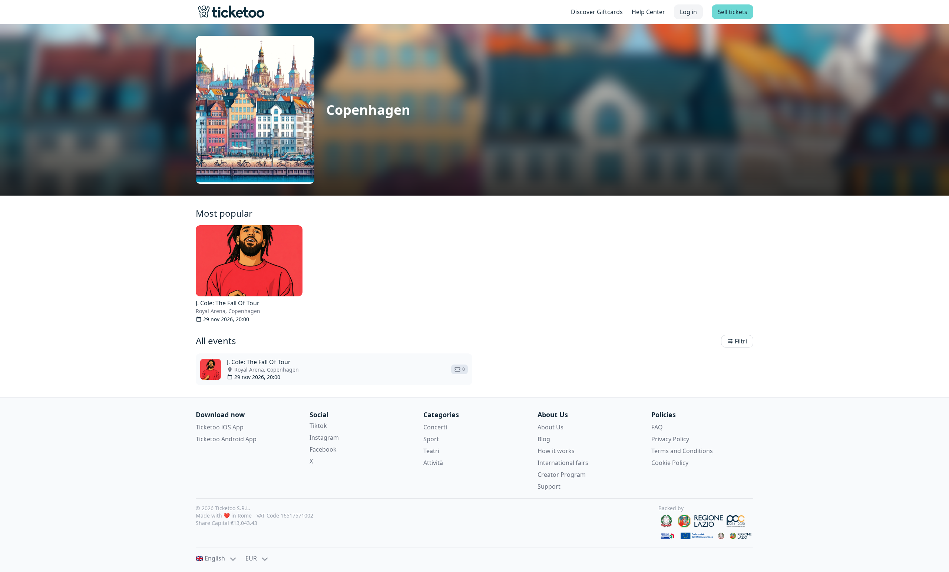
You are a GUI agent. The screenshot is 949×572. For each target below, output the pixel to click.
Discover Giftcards (597, 12)
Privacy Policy (670, 439)
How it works (556, 451)
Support (549, 486)
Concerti (435, 427)
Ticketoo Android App (226, 439)
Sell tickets (732, 12)
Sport (431, 439)
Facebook (323, 449)
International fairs (563, 463)
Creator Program (562, 474)
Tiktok (318, 426)
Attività (433, 463)
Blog (544, 439)
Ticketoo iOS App (220, 427)
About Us (550, 427)
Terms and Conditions (682, 451)
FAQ (657, 427)
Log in (688, 12)
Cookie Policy (669, 463)
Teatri (431, 451)
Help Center (648, 12)
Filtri (741, 341)
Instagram (324, 437)
